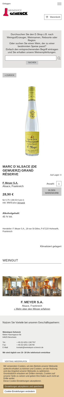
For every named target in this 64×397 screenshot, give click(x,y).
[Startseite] (15, 12)
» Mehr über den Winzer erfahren (32, 309)
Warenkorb (55, 17)
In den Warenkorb (52, 191)
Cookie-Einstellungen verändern (20, 391)
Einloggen (7, 4)
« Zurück (9, 75)
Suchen (32, 62)
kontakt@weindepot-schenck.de (30, 347)
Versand (21, 203)
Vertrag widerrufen (16, 361)
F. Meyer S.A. (10, 182)
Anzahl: (51, 183)
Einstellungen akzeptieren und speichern (24, 386)
